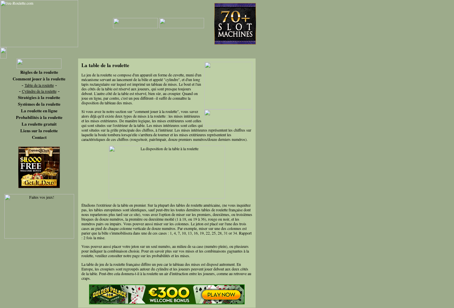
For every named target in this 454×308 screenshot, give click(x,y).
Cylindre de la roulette (39, 91)
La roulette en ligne (39, 110)
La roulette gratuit (39, 124)
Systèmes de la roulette (39, 104)
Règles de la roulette (39, 72)
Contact (39, 137)
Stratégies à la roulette (39, 97)
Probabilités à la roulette (39, 117)
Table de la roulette (39, 85)
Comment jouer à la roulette (39, 78)
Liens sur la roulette (39, 130)
